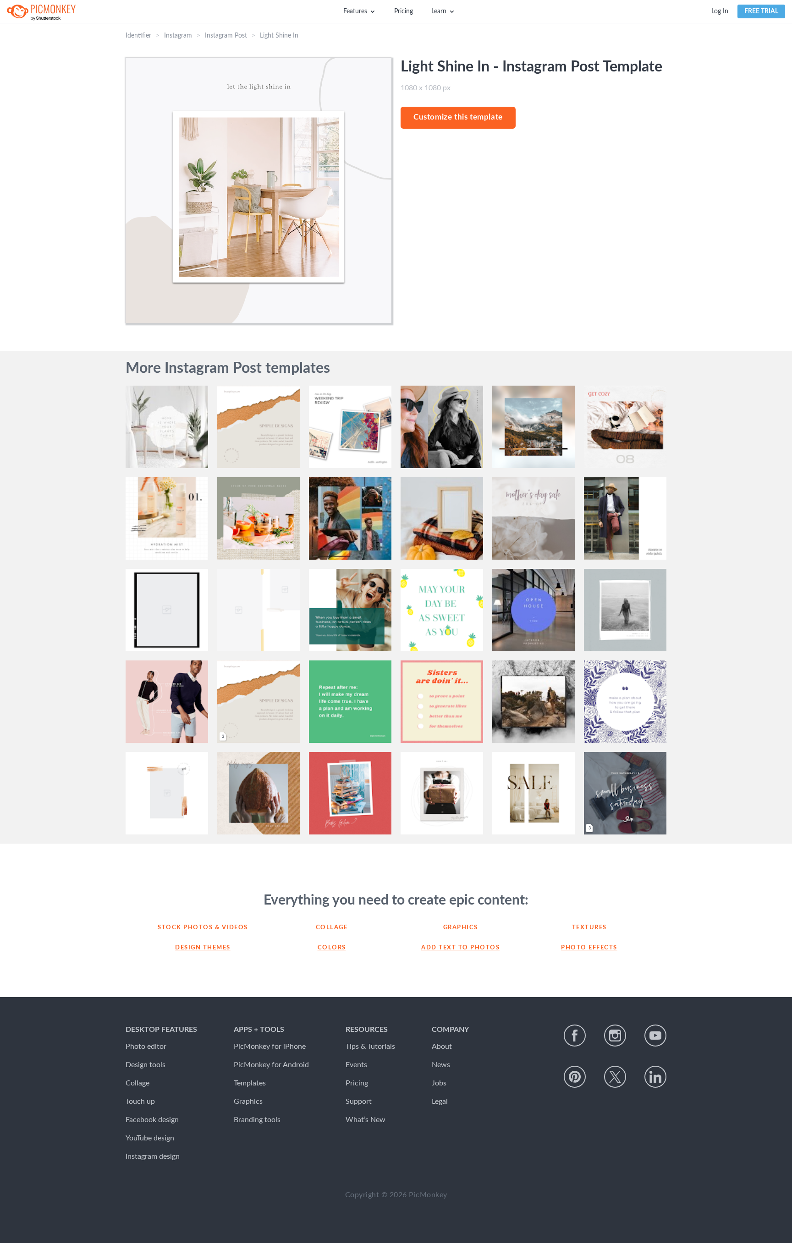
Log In (719, 11)
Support (359, 1101)
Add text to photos (460, 948)
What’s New (365, 1119)
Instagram (178, 36)
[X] (615, 1077)
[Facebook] (575, 1036)
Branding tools (257, 1119)
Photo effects (589, 948)
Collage (332, 928)
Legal (440, 1101)
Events (356, 1065)
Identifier (138, 36)
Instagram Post (226, 36)
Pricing (403, 11)
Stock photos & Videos (203, 928)
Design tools (145, 1065)
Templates (250, 1083)
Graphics (460, 928)
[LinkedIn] (655, 1077)
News (441, 1065)
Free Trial (761, 11)
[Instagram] (615, 1036)
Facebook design (152, 1119)
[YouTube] (655, 1036)
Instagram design (153, 1156)
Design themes (203, 948)
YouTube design (150, 1138)
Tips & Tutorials (370, 1046)
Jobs (439, 1083)
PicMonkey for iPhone (270, 1046)
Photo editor (146, 1046)
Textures (589, 928)
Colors (332, 948)
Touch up (140, 1101)
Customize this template (458, 117)
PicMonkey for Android (271, 1065)
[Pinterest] (575, 1077)
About (442, 1046)
